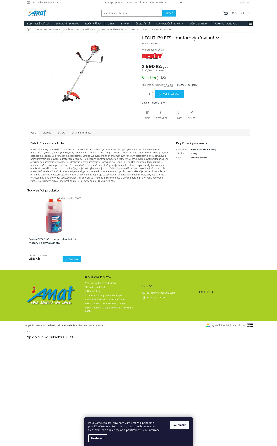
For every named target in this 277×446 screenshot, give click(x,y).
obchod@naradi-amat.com (161, 292)
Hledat (169, 13)
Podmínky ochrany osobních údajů (103, 295)
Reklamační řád (92, 291)
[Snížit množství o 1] (153, 96)
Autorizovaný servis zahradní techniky (104, 299)
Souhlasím (179, 425)
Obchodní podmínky (154, 2)
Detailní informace (152, 102)
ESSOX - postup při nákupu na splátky (104, 303)
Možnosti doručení (187, 84)
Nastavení (97, 438)
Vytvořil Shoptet (220, 325)
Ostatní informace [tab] (81, 132)
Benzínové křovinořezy (203, 149)
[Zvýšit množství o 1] (153, 92)
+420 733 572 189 (156, 297)
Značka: (150, 43)
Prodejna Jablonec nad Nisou (120, 2)
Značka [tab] (61, 132)
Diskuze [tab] (47, 132)
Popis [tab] (33, 132)
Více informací (151, 430)
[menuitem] (38, 23)
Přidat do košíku (171, 94)
